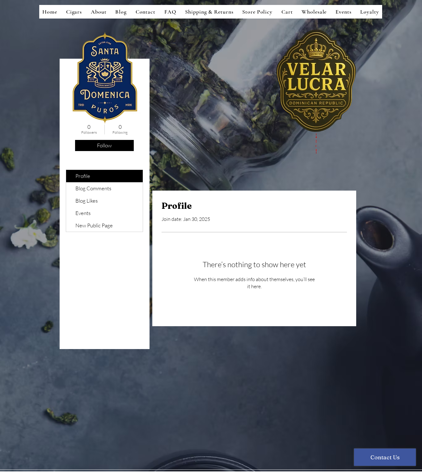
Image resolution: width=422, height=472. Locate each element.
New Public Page (94, 225)
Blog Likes (86, 200)
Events (83, 213)
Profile (82, 176)
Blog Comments (93, 188)
